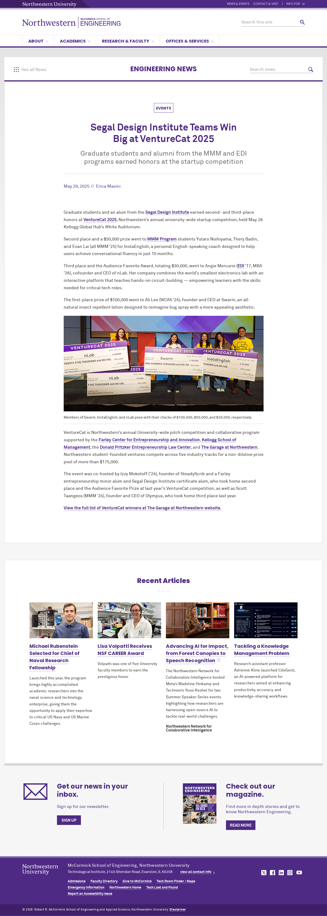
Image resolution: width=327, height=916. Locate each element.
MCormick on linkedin (281, 873)
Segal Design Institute (167, 212)
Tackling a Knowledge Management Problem (261, 650)
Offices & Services (187, 41)
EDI (240, 266)
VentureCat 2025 (100, 220)
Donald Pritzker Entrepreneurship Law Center (145, 447)
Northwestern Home (125, 887)
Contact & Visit (265, 3)
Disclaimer (177, 909)
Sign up (69, 820)
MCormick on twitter (262, 873)
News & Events (238, 3)
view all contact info (195, 872)
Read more (241, 825)
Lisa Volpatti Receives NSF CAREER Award (125, 650)
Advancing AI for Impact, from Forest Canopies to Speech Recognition (197, 653)
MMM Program (162, 239)
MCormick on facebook (272, 873)
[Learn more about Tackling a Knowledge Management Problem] (266, 620)
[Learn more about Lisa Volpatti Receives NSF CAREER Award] (129, 620)
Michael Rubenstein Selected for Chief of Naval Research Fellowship (54, 657)
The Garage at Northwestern (229, 447)
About (36, 41)
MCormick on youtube (299, 873)
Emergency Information (86, 887)
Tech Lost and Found (162, 887)
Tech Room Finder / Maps (176, 881)
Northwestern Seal (45, 877)
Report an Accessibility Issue (90, 893)
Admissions (76, 881)
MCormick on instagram (290, 873)
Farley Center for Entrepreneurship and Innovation (149, 440)
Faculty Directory (104, 881)
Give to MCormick (137, 881)
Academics (73, 41)
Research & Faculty (125, 41)
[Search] (302, 22)
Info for (293, 3)
